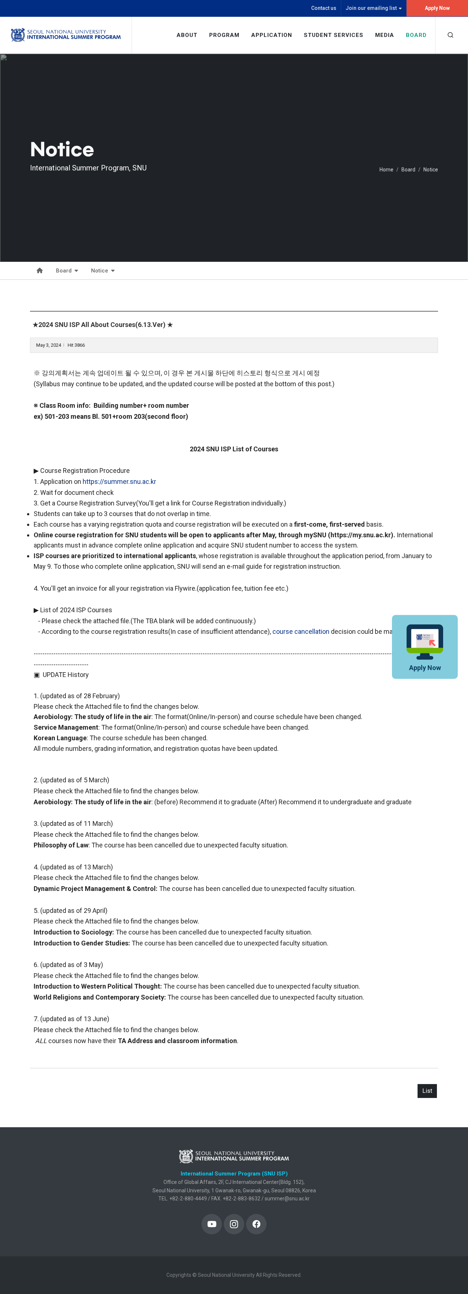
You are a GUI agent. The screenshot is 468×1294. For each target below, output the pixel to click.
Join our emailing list (371, 8)
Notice (430, 170)
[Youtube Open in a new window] (211, 1224)
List (427, 1090)
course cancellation (300, 631)
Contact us (323, 8)
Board (408, 170)
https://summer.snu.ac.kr (119, 481)
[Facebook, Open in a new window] (256, 1224)
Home (386, 170)
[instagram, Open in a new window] (234, 1224)
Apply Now (437, 8)
